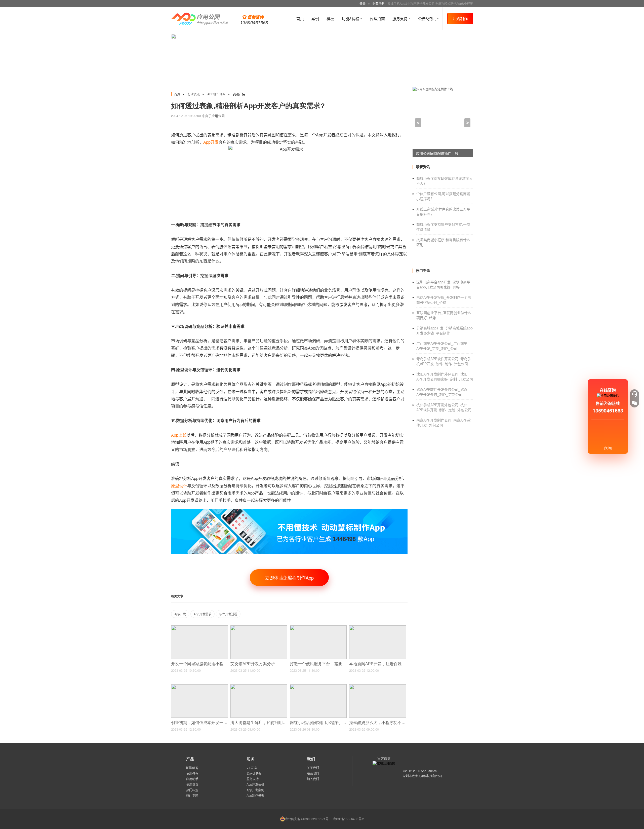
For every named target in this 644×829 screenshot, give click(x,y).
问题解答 (192, 768)
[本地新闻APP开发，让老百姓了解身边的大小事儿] (377, 627)
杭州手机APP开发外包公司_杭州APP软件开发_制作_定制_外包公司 (443, 407)
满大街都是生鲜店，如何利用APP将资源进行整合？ (277, 723)
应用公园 (218, 115)
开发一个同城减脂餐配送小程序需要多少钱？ (212, 664)
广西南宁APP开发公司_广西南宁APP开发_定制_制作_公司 (441, 346)
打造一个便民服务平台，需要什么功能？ (326, 664)
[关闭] (608, 448)
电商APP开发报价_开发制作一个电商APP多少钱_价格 (443, 300)
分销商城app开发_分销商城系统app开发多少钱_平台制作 (444, 330)
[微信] (634, 402)
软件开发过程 (228, 614)
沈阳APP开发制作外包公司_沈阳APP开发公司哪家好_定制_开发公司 (444, 376)
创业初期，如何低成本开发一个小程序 (205, 723)
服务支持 (400, 18)
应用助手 (192, 779)
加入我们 (313, 779)
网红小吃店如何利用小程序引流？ (320, 723)
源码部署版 (254, 773)
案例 (315, 18)
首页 (300, 18)
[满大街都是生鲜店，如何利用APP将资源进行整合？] (258, 686)
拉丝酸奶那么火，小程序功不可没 (380, 723)
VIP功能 (252, 768)
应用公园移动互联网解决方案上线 (442, 153)
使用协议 (192, 784)
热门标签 (192, 790)
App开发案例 (255, 790)
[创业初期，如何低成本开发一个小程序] (199, 686)
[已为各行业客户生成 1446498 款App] (289, 511)
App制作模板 (255, 795)
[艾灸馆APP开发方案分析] (258, 627)
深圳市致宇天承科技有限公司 (422, 776)
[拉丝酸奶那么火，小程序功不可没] (377, 686)
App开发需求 (202, 614)
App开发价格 (255, 784)
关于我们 (313, 768)
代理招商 (377, 18)
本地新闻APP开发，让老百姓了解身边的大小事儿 (394, 664)
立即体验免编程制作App (289, 577)
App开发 (180, 614)
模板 (330, 18)
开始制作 (460, 18)
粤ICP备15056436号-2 (348, 819)
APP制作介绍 (216, 94)
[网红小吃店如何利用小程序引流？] (318, 686)
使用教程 (192, 773)
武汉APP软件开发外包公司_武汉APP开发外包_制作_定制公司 (441, 392)
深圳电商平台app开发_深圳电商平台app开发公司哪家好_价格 (443, 284)
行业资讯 (194, 94)
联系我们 (313, 773)
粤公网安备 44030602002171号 (307, 819)
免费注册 (378, 3)
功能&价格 (351, 18)
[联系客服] (634, 393)
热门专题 (192, 795)
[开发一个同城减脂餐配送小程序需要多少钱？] (199, 627)
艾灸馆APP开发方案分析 (253, 664)
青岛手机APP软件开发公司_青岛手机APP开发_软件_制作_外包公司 (443, 361)
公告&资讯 (427, 18)
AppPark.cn (429, 771)
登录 (362, 3)
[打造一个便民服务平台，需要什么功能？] (318, 627)
